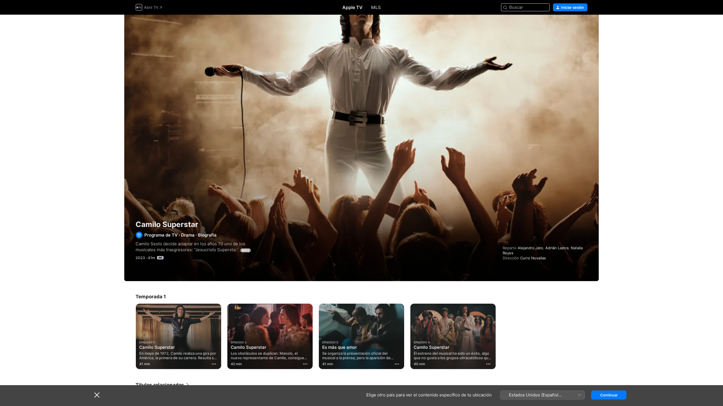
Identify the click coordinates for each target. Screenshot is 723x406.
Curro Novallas (533, 258)
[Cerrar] (96, 395)
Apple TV (352, 7)
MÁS (245, 250)
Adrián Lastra (557, 248)
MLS (376, 7)
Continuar (609, 395)
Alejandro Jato (530, 248)
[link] (163, 385)
